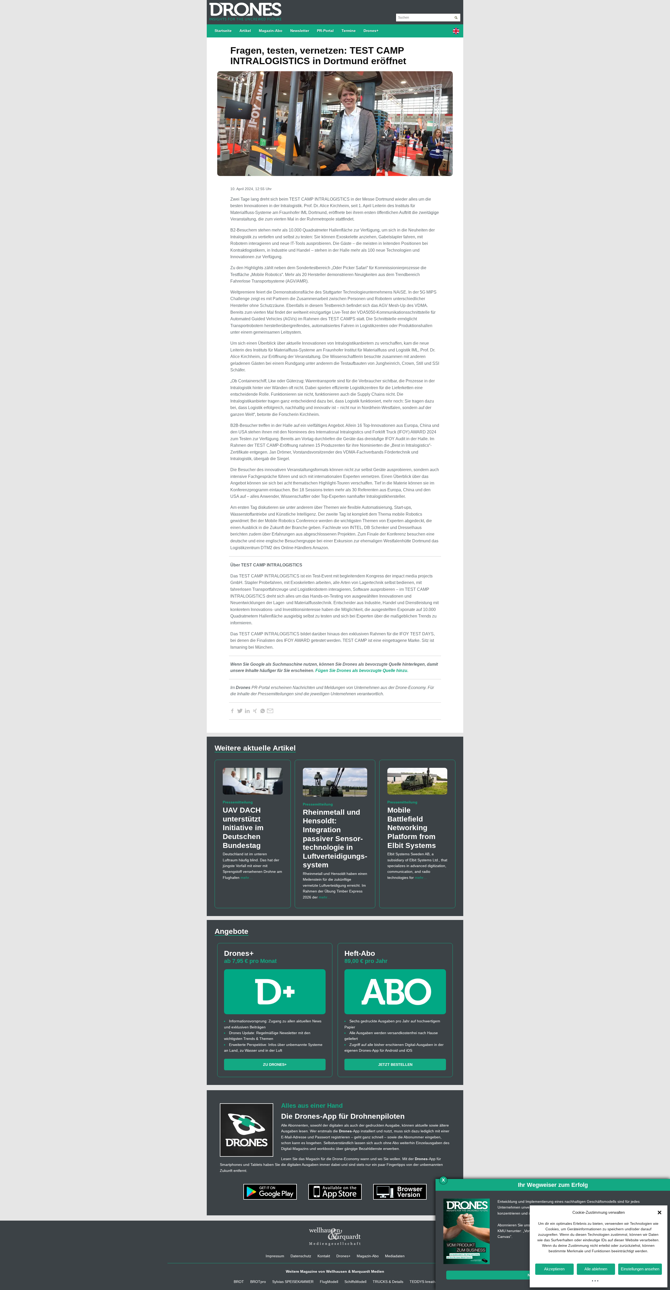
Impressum (275, 1256)
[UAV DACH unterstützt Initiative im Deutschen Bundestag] (253, 783)
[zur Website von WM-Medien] (335, 1236)
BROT (239, 1282)
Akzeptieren (554, 1269)
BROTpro (258, 1282)
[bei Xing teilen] (255, 711)
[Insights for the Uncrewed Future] (244, 9)
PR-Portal (325, 31)
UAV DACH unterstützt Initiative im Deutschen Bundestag (243, 827)
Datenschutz (301, 1256)
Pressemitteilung (238, 802)
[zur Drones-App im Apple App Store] (335, 1191)
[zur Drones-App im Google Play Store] (270, 1191)
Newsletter (299, 31)
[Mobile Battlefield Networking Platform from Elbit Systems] (417, 783)
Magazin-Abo (270, 31)
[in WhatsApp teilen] (262, 711)
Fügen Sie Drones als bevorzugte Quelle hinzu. (361, 670)
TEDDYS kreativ (423, 1282)
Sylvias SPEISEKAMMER (293, 1282)
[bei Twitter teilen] (240, 711)
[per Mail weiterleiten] (270, 711)
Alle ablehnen (595, 1269)
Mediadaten (395, 1256)
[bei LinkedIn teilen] (247, 711)
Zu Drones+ (275, 1064)
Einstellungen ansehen (640, 1269)
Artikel (245, 31)
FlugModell (329, 1282)
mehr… (247, 877)
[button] (659, 1212)
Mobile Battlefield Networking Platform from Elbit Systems (411, 827)
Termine (349, 31)
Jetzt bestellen (395, 1064)
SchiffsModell (355, 1282)
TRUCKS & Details (388, 1282)
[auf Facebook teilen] (232, 711)
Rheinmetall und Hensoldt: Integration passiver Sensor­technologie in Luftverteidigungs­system (335, 838)
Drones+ (371, 31)
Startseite (223, 31)
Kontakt (323, 1256)
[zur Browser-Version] (400, 1191)
